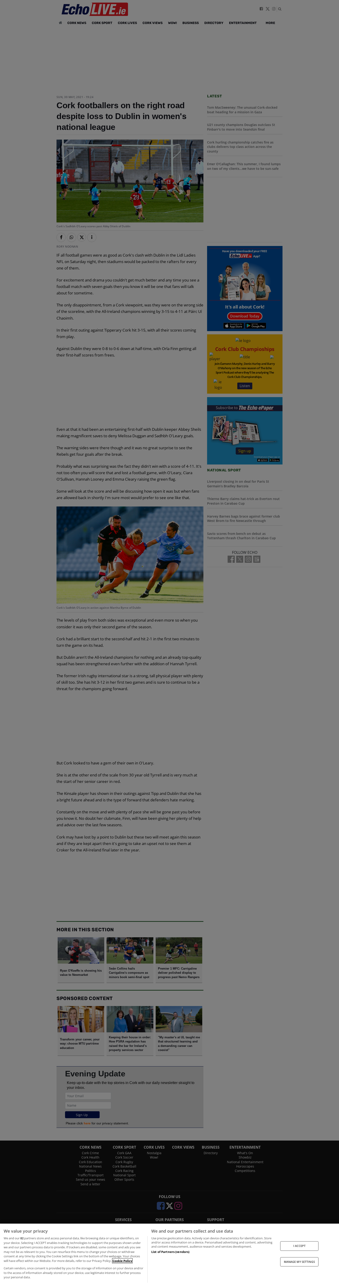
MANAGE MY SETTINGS (299, 1262)
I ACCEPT (299, 1246)
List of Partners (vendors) (170, 1252)
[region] (169, 1254)
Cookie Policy (122, 1261)
